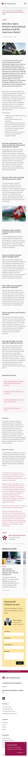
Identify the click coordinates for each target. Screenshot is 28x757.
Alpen (12, 10)
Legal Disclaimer (6, 738)
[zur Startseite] (8, 3)
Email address (8, 644)
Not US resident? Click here (14, 671)
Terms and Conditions (8, 740)
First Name (7, 631)
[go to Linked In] (3, 698)
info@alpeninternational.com (9, 713)
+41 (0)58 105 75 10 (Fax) (8, 711)
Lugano (4, 729)
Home (3, 10)
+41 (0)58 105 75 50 (7, 709)
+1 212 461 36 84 (6, 707)
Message (7, 651)
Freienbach (5, 722)
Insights (8, 10)
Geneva (4, 727)
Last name (7, 638)
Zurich (3, 725)
